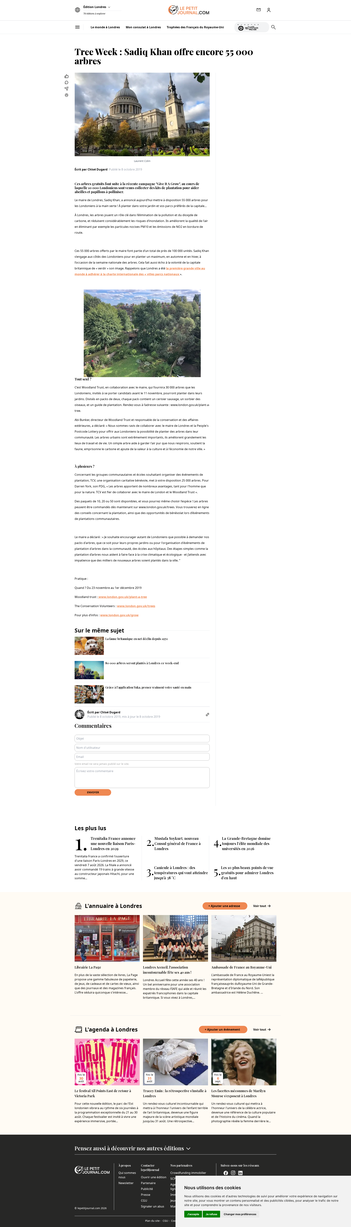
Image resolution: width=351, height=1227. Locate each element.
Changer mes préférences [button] (240, 1214)
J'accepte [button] (193, 1214)
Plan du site (153, 1220)
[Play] (264, 27)
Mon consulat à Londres (143, 27)
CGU (144, 1201)
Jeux (173, 1201)
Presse (145, 1195)
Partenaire (148, 1183)
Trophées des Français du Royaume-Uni (195, 27)
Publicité (147, 1189)
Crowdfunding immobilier (188, 1173)
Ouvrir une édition (153, 1177)
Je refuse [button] (211, 1214)
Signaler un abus (152, 1206)
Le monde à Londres (105, 27)
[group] (264, 26)
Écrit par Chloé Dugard (91, 169)
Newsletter (126, 1183)
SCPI (173, 1179)
